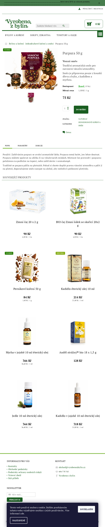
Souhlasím (86, 509)
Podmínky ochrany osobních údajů (25, 472)
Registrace (98, 9)
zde (22, 513)
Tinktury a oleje (67, 35)
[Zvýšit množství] (68, 107)
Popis (7, 146)
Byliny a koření (14, 35)
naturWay (83, 119)
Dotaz (68, 132)
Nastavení (18, 520)
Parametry (23, 146)
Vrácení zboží (14, 475)
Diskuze (39, 146)
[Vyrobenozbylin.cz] (18, 23)
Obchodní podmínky (17, 469)
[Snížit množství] (68, 109)
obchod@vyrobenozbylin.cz (72, 467)
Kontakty (12, 466)
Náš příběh (13, 478)
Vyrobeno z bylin (67, 475)
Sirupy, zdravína (40, 35)
